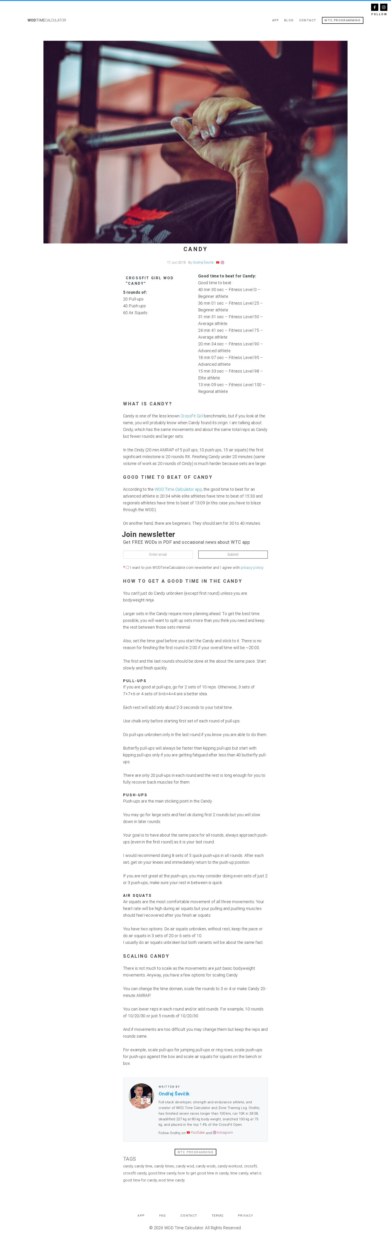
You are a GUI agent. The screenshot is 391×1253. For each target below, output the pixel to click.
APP (141, 1215)
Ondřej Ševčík (203, 262)
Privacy (245, 1215)
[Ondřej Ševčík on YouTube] (217, 262)
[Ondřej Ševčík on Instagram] (222, 262)
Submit (233, 554)
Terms (218, 1215)
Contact (308, 20)
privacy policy (252, 567)
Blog (289, 20)
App (275, 20)
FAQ (162, 1215)
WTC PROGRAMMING (342, 20)
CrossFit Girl (192, 416)
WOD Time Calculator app (178, 489)
